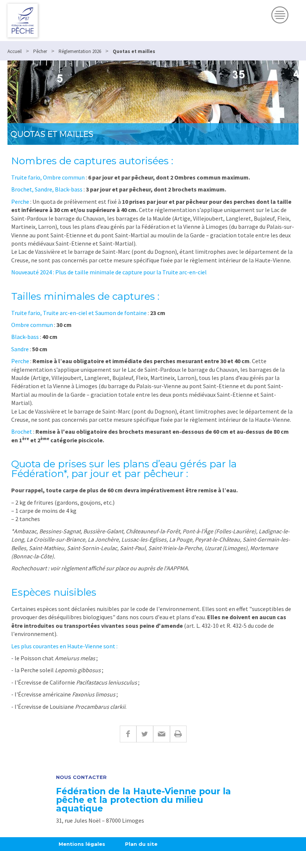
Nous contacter (81, 777)
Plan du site (141, 844)
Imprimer (178, 734)
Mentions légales (82, 844)
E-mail (161, 734)
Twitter (144, 734)
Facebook (128, 734)
